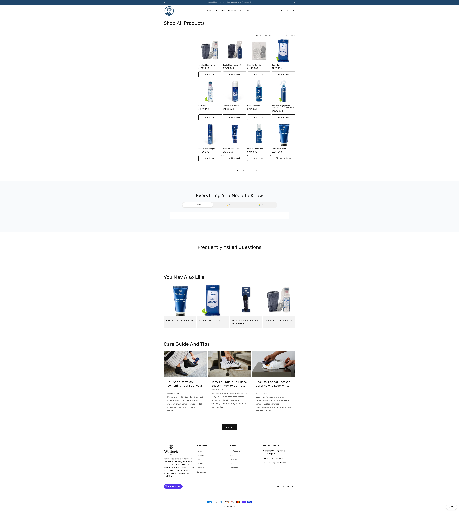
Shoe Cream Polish (279, 149)
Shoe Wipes (276, 65)
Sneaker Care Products (277, 320)
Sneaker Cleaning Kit (206, 65)
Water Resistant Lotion (232, 149)
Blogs (199, 459)
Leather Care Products (178, 320)
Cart (231, 464)
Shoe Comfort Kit (254, 65)
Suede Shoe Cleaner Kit (232, 65)
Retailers (200, 468)
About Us (200, 455)
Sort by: (258, 35)
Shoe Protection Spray (207, 149)
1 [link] (230, 171)
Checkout (234, 468)
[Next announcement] (294, 2)
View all (229, 427)
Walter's (232, 506)
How (229, 205)
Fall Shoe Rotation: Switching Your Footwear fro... (184, 385)
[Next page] (263, 170)
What (198, 205)
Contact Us (201, 472)
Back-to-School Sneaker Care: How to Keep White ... (273, 385)
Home (199, 451)
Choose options (283, 158)
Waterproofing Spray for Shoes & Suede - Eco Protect (283, 107)
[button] (209, 11)
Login (232, 455)
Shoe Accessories (208, 320)
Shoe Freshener (253, 106)
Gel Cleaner (202, 106)
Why (261, 205)
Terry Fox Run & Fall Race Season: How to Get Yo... (229, 383)
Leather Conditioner (255, 149)
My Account (235, 451)
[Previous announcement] (164, 2)
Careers (200, 464)
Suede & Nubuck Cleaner (232, 106)
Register (233, 459)
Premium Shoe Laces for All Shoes (245, 322)
